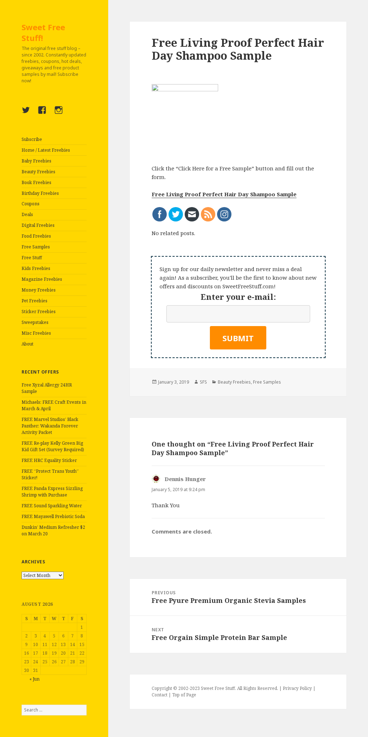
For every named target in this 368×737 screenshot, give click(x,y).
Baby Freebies (36, 161)
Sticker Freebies (39, 311)
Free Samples (36, 247)
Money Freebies (39, 290)
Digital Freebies (38, 225)
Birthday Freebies (40, 193)
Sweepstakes (35, 322)
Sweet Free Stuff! (43, 32)
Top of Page (184, 695)
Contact (159, 695)
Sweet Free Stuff (218, 688)
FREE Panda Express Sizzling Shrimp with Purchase (52, 491)
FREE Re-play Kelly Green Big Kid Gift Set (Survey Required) (53, 446)
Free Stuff (32, 258)
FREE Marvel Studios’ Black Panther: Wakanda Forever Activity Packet (50, 425)
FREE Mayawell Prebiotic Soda (53, 516)
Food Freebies (36, 236)
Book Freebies (36, 182)
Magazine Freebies (42, 279)
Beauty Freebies (38, 172)
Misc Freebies (36, 333)
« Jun (34, 679)
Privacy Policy (297, 688)
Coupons (31, 204)
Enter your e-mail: (238, 296)
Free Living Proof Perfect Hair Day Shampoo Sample (224, 194)
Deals (27, 214)
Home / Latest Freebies (46, 150)
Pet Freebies (34, 301)
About (27, 344)
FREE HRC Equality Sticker (49, 460)
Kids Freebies (36, 268)
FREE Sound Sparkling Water (52, 506)
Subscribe (32, 139)
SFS (203, 382)
